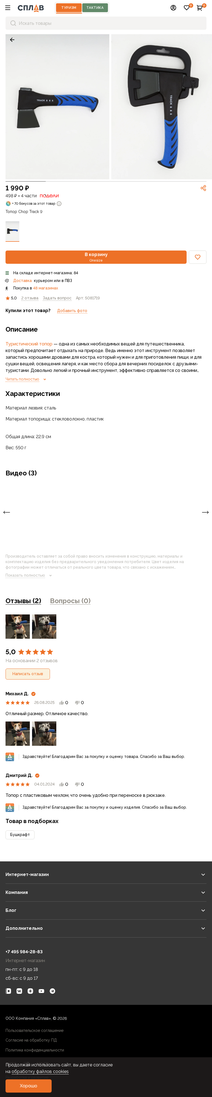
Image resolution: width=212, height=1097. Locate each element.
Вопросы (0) (70, 601)
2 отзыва (29, 298)
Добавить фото (72, 310)
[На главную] (31, 7)
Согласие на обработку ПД (31, 1040)
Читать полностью (22, 379)
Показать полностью (25, 575)
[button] (7, 7)
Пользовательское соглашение (34, 1030)
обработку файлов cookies (40, 1071)
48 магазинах (45, 288)
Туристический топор (29, 344)
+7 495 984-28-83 (24, 951)
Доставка (22, 280)
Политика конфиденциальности (35, 1050)
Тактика (95, 8)
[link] (12, 39)
